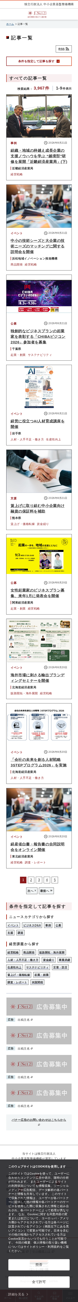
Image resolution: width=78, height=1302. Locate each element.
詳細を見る (16, 1294)
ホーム (10, 24)
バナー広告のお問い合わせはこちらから (39, 1119)
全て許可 (39, 1282)
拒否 (39, 1264)
